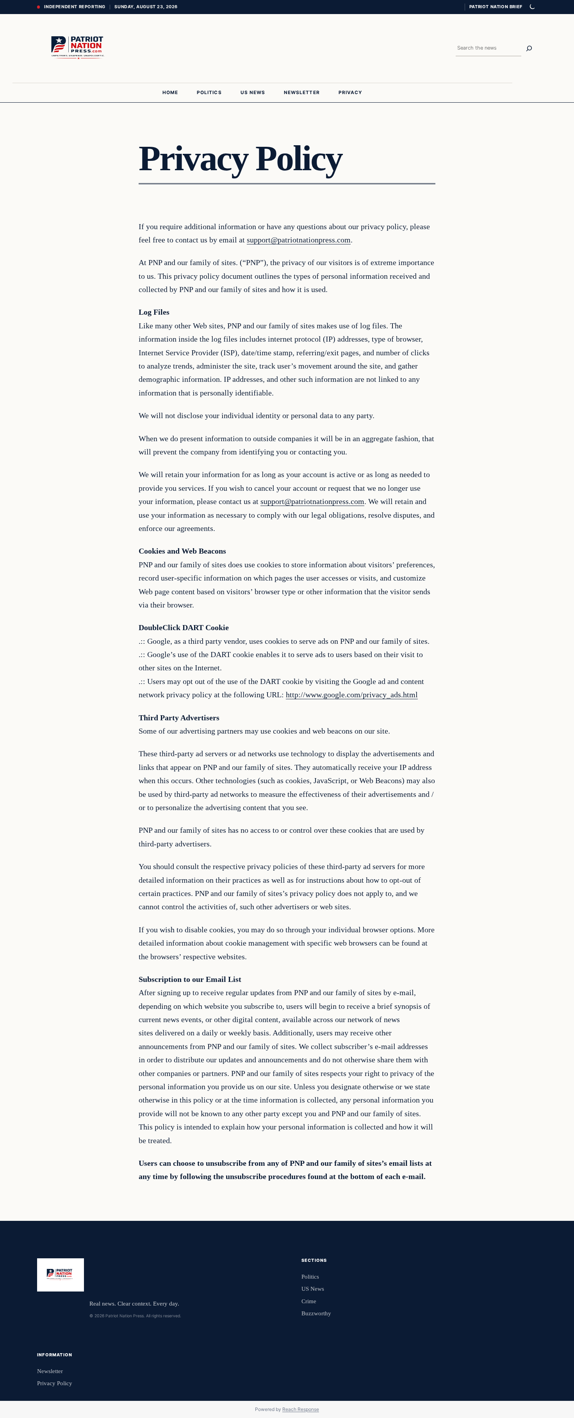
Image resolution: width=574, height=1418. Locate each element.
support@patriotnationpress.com (299, 239)
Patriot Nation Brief (495, 6)
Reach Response (300, 1409)
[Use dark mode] (532, 7)
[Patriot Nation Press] (79, 48)
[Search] (529, 48)
